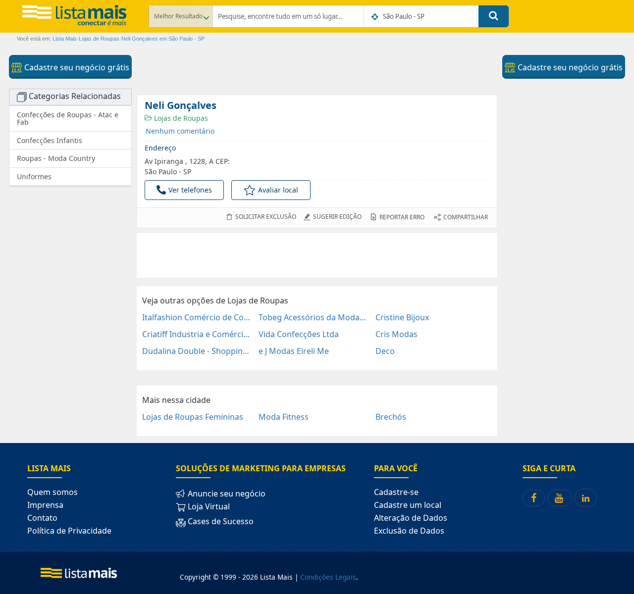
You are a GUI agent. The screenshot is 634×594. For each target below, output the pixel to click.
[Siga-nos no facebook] (534, 498)
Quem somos (52, 492)
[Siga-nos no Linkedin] (586, 498)
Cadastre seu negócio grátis (75, 67)
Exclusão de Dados (409, 530)
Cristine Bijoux (402, 317)
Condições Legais (328, 577)
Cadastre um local (407, 504)
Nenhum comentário (180, 131)
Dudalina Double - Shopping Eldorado (196, 351)
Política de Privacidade (69, 530)
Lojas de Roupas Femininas (192, 416)
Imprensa (45, 504)
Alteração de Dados (410, 517)
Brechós (390, 416)
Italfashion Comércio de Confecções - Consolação (196, 317)
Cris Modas (396, 334)
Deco (385, 351)
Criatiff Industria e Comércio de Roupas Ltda (196, 334)
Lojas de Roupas (180, 118)
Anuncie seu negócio (225, 493)
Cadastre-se (396, 492)
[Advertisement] (317, 255)
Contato (42, 517)
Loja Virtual (208, 506)
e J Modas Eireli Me (294, 351)
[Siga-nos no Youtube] (559, 498)
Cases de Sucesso (220, 521)
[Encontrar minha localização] (375, 17)
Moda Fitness (284, 416)
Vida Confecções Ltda (299, 334)
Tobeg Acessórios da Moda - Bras (313, 317)
